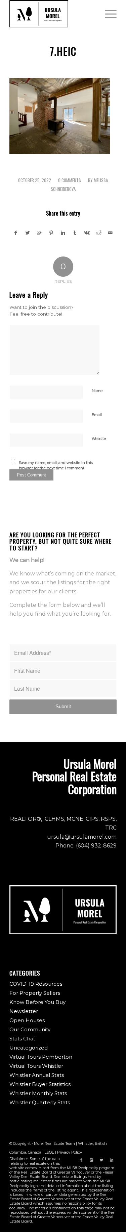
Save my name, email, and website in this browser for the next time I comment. (56, 465)
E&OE (49, 1152)
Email (97, 414)
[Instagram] (91, 1160)
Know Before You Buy (37, 1002)
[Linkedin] (112, 1160)
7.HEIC (63, 51)
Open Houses (27, 1020)
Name (97, 390)
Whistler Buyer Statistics (40, 1084)
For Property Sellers (34, 993)
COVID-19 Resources (35, 984)
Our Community (29, 1029)
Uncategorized (28, 1047)
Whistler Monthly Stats (38, 1093)
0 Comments (69, 180)
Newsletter (23, 1011)
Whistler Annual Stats (36, 1075)
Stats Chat (22, 1038)
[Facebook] (81, 1160)
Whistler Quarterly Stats (39, 1102)
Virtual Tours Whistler (36, 1066)
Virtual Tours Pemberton (40, 1057)
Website (99, 438)
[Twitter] (101, 1160)
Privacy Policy (69, 1152)
